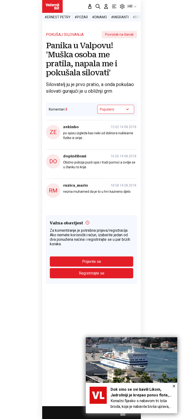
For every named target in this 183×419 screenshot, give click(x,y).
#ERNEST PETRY (58, 17)
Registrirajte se (91, 273)
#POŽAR (81, 17)
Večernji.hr (52, 6)
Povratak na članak (119, 34)
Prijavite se (91, 261)
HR (129, 6)
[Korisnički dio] (106, 6)
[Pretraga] (98, 6)
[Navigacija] (114, 6)
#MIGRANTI (120, 17)
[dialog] (131, 375)
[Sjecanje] (90, 6)
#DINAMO (99, 17)
